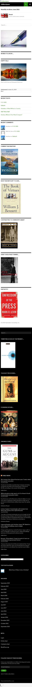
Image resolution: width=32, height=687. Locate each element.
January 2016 (4, 617)
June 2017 (3, 608)
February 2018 (5, 598)
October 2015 (4, 623)
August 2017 (4, 601)
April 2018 (3, 592)
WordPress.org (5, 647)
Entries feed (4, 641)
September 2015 (5, 626)
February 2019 (5, 586)
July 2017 (3, 605)
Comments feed (5, 644)
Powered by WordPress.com (7, 681)
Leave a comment (20, 16)
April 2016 (3, 614)
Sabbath (3, 105)
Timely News (6, 475)
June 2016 (3, 611)
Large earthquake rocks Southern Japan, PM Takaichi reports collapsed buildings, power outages (16, 525)
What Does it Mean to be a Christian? (19, 570)
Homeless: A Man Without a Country (10, 108)
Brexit (11, 14)
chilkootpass (5, 4)
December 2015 (5, 620)
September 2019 (5, 583)
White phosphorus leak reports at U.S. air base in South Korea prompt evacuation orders (15, 494)
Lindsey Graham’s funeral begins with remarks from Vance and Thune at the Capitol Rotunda (14, 509)
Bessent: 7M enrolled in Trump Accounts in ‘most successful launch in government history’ (15, 539)
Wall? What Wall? (5, 111)
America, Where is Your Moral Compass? (11, 114)
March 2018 (4, 595)
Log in (2, 638)
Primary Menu (30, 4)
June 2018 (3, 589)
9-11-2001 (3, 102)
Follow (3, 670)
